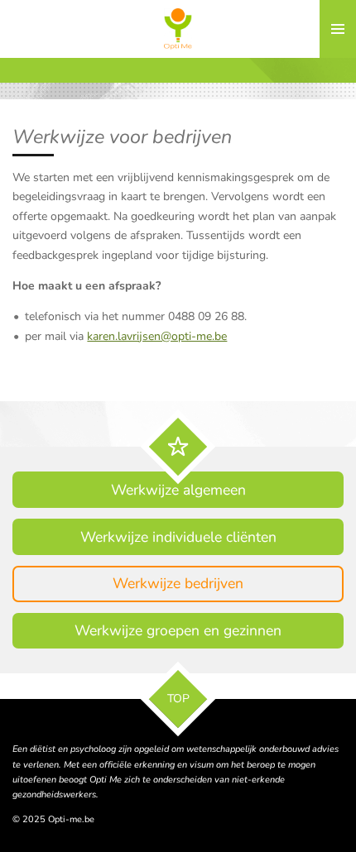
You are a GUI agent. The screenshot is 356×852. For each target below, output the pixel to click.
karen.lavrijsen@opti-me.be (157, 336)
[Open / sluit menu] (338, 29)
